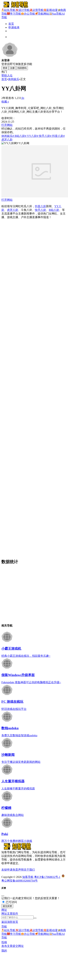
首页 (11, 23)
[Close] (2, 895)
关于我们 (29, 869)
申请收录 (14, 27)
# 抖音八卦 (56, 135)
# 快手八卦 (43, 135)
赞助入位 (7, 75)
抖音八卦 (40, 206)
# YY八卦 (31, 135)
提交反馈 (7, 906)
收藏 (5, 101)
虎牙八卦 (12, 209)
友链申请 (7, 869)
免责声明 (18, 869)
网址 (4, 913)
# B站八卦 (19, 135)
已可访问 (11, 902)
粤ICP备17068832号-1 (47, 876)
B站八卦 (54, 209)
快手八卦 (40, 209)
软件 (15, 913)
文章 (10, 913)
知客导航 (27, 876)
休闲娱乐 (13, 79)
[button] (4, 909)
